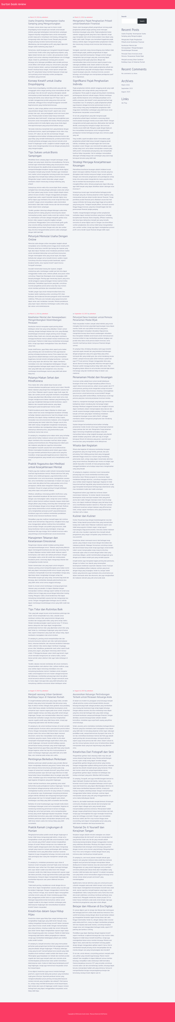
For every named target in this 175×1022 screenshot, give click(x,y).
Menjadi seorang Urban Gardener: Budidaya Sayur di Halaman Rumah (46, 696)
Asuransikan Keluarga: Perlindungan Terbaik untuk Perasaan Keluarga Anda (92, 696)
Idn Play (124, 103)
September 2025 (127, 88)
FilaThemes (104, 1014)
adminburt (45, 17)
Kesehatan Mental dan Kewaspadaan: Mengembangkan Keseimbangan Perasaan (47, 320)
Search (123, 16)
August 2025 (125, 92)
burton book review (14, 4)
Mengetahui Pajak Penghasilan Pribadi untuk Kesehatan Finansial (92, 22)
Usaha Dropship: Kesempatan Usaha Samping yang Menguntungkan (46, 22)
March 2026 (125, 85)
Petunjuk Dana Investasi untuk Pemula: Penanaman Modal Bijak (92, 318)
